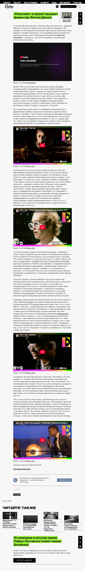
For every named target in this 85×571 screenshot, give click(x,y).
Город (77, 3)
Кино (6, 3)
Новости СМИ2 (7, 501)
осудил (30, 302)
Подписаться (64, 480)
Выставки (30, 3)
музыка (17, 494)
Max (80, 22)
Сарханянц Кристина (67, 20)
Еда (54, 3)
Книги (45, 3)
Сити (9, 6)
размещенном (62, 314)
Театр (17, 3)
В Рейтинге (31, 83)
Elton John (31, 166)
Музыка (65, 3)
